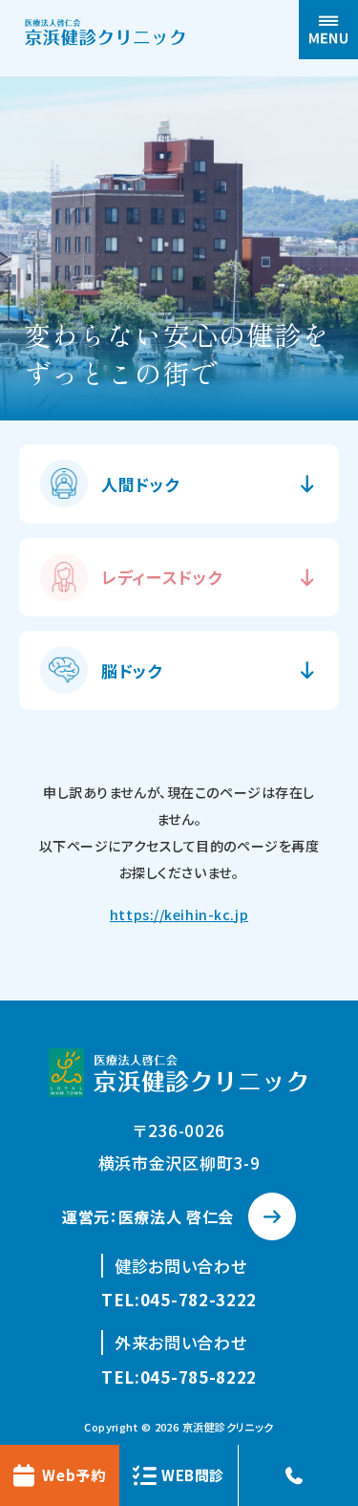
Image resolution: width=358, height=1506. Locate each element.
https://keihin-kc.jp (179, 914)
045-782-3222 (198, 1299)
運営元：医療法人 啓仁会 (148, 1216)
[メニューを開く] (328, 29)
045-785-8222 (198, 1376)
